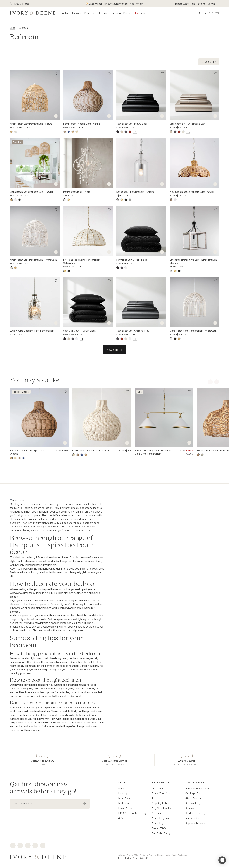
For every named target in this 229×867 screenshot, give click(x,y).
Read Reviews (136, 3)
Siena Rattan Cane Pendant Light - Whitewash (193, 330)
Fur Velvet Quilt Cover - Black (131, 259)
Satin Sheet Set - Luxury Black (131, 123)
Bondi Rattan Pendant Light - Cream (90, 450)
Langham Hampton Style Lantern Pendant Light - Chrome (194, 261)
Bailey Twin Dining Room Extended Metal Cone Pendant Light (153, 452)
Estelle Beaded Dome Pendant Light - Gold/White (82, 261)
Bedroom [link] (23, 27)
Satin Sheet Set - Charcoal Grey (132, 330)
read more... (18, 500)
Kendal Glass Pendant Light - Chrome (135, 191)
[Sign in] (205, 13)
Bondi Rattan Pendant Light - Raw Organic (27, 452)
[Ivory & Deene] (60, 857)
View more (112, 349)
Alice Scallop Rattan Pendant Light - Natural (192, 191)
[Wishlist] (211, 13)
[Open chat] (222, 860)
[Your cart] (217, 13)
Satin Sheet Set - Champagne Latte (188, 123)
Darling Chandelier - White (76, 191)
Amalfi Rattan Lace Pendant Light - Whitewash (33, 259)
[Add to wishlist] (56, 73)
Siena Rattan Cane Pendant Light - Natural (31, 191)
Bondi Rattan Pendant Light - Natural (81, 123)
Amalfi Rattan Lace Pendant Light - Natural (31, 123)
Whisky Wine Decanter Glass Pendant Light (32, 330)
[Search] (198, 13)
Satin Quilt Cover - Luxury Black (79, 330)
